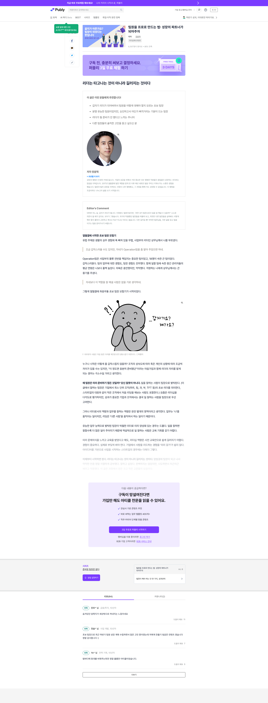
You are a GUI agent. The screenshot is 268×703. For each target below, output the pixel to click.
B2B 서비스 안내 (144, 541)
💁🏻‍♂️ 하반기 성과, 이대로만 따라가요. (198, 17)
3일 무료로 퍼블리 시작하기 (134, 529)
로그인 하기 (145, 537)
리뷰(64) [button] (108, 596)
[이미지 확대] (118, 134)
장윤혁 (138, 37)
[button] (66, 28)
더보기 (134, 675)
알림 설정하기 (93, 578)
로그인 (214, 10)
